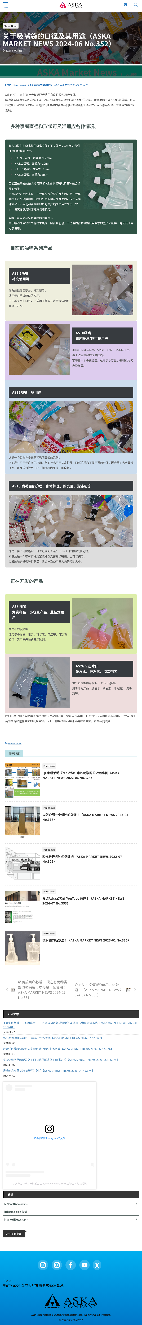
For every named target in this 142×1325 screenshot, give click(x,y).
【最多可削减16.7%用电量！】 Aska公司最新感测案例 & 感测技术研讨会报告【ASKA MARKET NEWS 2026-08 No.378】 (70, 1025)
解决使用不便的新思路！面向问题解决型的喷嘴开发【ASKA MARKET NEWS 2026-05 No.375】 (61, 1060)
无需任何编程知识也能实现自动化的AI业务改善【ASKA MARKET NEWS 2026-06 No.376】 (58, 1049)
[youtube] (84, 1265)
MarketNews (14, 743)
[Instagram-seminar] (10, 1281)
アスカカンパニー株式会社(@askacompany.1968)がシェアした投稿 (50, 1183)
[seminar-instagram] (57, 1265)
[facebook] (70, 1265)
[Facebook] (4, 1281)
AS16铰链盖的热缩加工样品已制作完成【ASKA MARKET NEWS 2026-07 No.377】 (53, 1038)
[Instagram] (43, 1265)
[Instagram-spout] (7, 1281)
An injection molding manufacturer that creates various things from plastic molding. (71, 1314)
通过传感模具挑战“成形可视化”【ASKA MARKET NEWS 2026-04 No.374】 (48, 1070)
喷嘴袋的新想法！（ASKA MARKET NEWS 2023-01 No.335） (86, 940)
